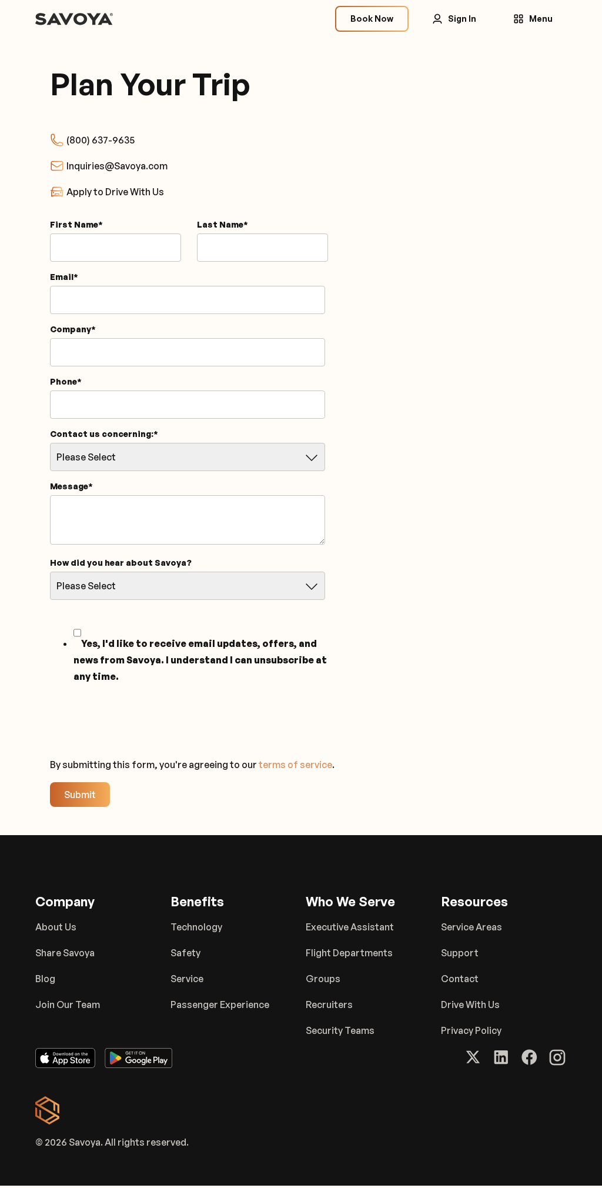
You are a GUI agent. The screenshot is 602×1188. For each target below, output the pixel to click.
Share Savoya (65, 953)
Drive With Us (470, 1004)
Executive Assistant (350, 927)
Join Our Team (67, 1004)
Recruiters (329, 1004)
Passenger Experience (219, 1004)
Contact (460, 979)
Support (460, 953)
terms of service (295, 764)
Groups (323, 979)
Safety (185, 953)
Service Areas (471, 927)
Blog (45, 979)
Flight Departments (349, 953)
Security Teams (340, 1030)
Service (186, 979)
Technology (196, 927)
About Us (55, 927)
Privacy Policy (471, 1030)
